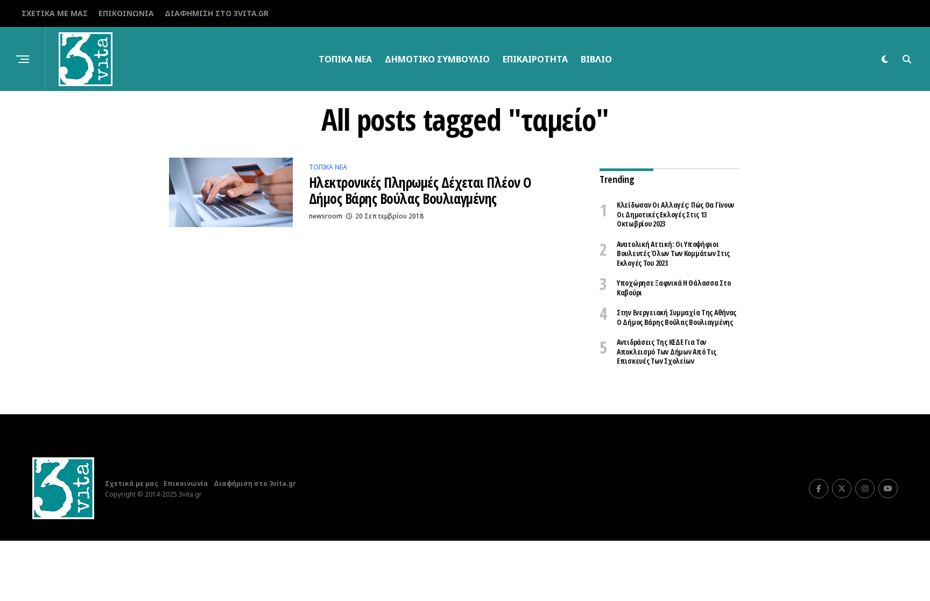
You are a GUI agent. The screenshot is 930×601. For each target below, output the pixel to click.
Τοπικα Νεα (345, 59)
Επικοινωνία (126, 13)
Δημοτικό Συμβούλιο (437, 59)
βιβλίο (596, 59)
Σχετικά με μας (55, 13)
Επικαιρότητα (535, 59)
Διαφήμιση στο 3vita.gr (217, 13)
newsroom (325, 216)
